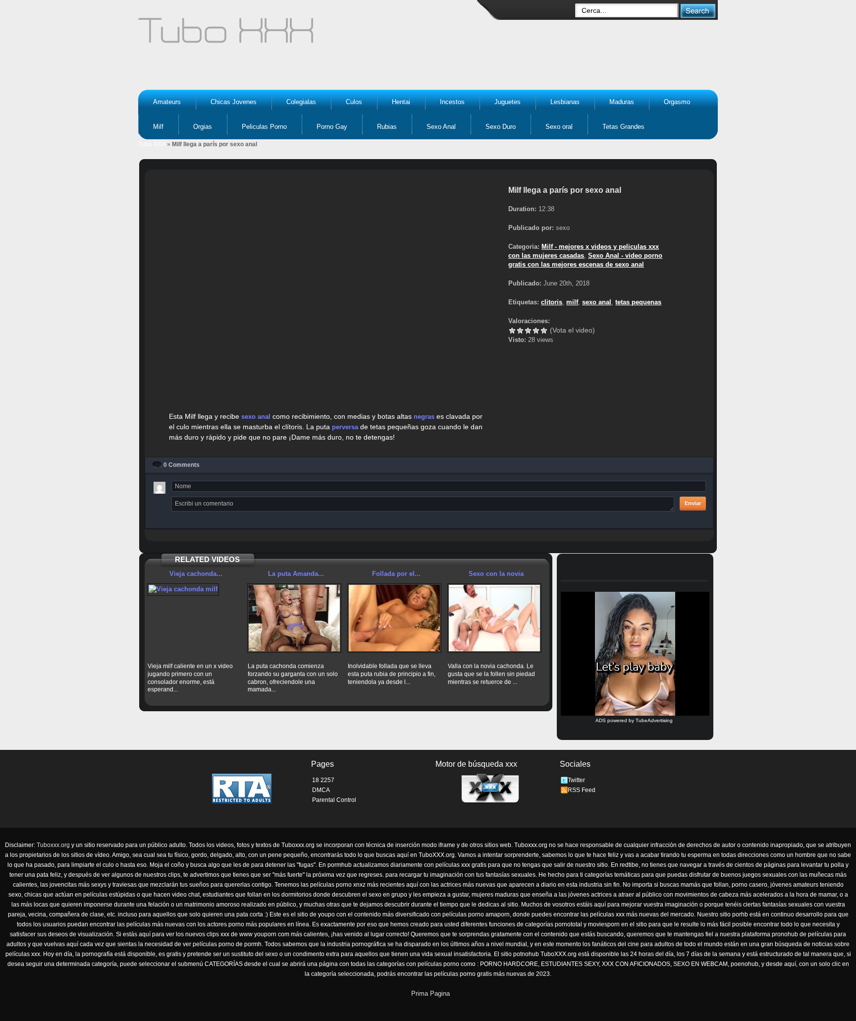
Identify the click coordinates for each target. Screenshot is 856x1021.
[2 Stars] (520, 331)
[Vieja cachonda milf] (194, 589)
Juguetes (507, 102)
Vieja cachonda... (195, 573)
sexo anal (255, 416)
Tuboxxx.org (53, 845)
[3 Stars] (528, 331)
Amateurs (167, 102)
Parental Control (334, 799)
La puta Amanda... (296, 573)
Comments (181, 464)
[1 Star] (512, 331)
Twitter (576, 780)
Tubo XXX (151, 144)
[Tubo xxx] (312, 35)
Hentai (401, 102)
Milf (158, 126)
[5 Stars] (544, 331)
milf (572, 302)
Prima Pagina (430, 993)
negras (424, 416)
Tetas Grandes (623, 126)
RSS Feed (581, 790)
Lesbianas (565, 102)
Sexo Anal (441, 126)
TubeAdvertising (654, 720)
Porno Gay (332, 126)
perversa (345, 427)
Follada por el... (396, 573)
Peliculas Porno (264, 126)
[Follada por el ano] (394, 618)
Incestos (452, 102)
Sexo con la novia (496, 573)
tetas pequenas (638, 302)
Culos (354, 102)
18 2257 (323, 780)
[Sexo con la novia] (494, 618)
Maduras (621, 102)
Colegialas (301, 102)
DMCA (321, 790)
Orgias (202, 126)
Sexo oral (559, 126)
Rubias (387, 126)
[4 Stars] (536, 331)
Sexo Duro (500, 126)
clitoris (551, 302)
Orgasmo (677, 102)
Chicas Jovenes (234, 102)
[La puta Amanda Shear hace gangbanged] (294, 618)
